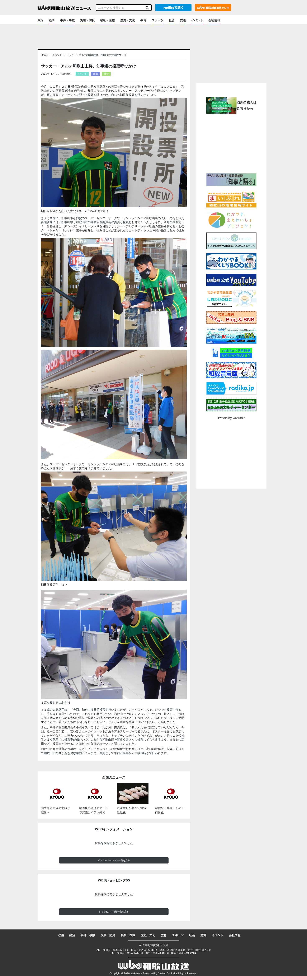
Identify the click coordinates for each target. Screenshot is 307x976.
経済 (52, 20)
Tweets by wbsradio (231, 418)
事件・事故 (67, 20)
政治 (40, 20)
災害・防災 (87, 20)
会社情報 (214, 20)
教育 (143, 20)
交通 (183, 20)
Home (44, 55)
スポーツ (157, 20)
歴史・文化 (127, 20)
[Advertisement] (231, 143)
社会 (172, 20)
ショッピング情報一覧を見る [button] (114, 911)
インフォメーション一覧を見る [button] (114, 860)
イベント (197, 20)
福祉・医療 (107, 20)
